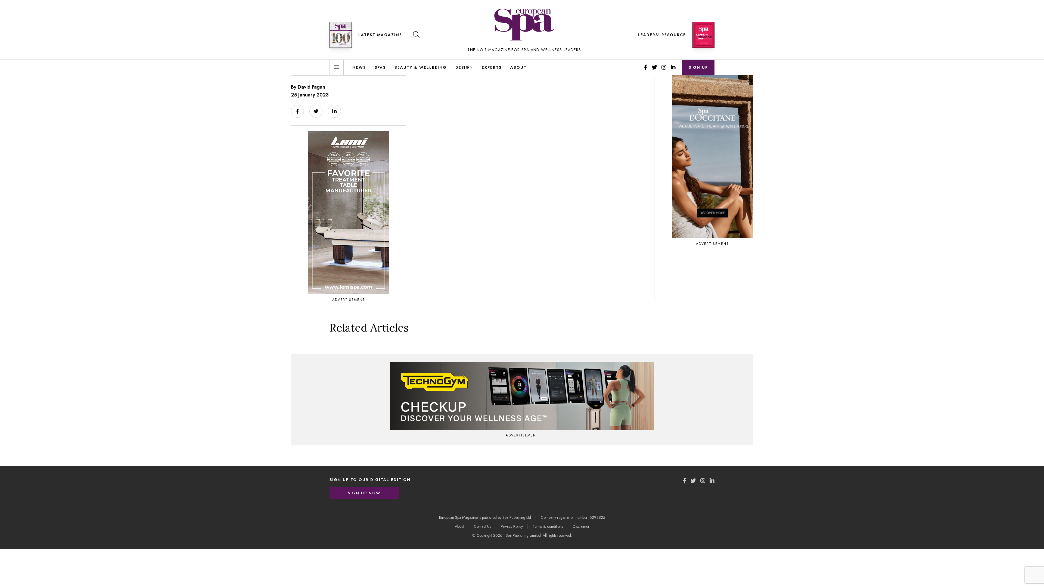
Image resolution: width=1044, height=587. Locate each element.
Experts (492, 67)
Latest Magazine (380, 35)
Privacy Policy (512, 526)
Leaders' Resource (662, 35)
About (518, 67)
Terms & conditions (548, 526)
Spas (380, 67)
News (359, 67)
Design (464, 67)
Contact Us (482, 526)
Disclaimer (581, 526)
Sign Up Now (364, 493)
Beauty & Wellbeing (420, 67)
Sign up (698, 67)
